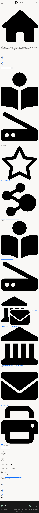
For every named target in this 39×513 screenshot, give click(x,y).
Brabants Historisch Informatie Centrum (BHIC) (13, 477)
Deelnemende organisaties (35, 506)
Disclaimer (17, 511)
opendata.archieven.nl (4, 509)
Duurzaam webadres (4, 445)
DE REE (11, 509)
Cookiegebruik (35, 509)
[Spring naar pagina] (12, 68)
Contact (21, 511)
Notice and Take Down (28, 509)
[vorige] (2, 53)
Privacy (23, 509)
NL (36, 2)
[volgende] (2, 65)
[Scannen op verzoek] (19, 126)
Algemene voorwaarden (17, 509)
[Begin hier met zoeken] (20, 26)
